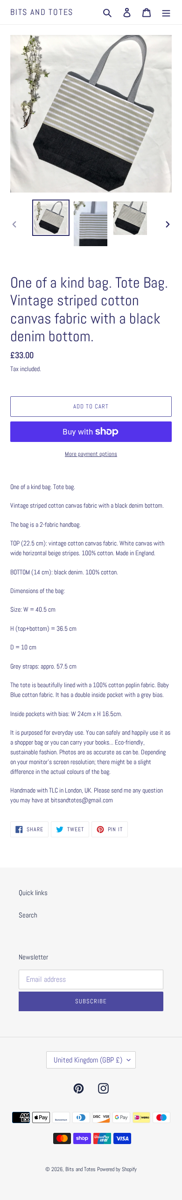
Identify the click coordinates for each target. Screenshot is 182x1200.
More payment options (91, 454)
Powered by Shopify (117, 1169)
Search (28, 914)
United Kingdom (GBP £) (88, 1060)
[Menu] (166, 12)
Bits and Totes (41, 12)
